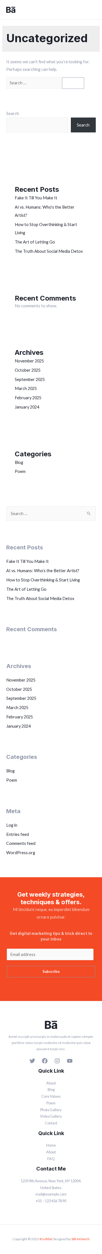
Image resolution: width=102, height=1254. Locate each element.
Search (12, 113)
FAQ (51, 1158)
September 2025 (30, 379)
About (51, 1083)
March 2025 (26, 388)
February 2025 (28, 397)
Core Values (51, 1096)
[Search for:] (34, 82)
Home (51, 1145)
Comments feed (20, 843)
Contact (51, 1123)
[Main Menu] (93, 10)
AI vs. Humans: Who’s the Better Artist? (42, 570)
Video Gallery (51, 1116)
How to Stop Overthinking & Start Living (43, 580)
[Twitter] (32, 1061)
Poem (20, 471)
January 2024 (27, 407)
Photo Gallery (51, 1110)
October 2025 (28, 370)
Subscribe (51, 971)
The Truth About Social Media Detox (49, 251)
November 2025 (29, 360)
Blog (19, 462)
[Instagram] (57, 1061)
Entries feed (17, 834)
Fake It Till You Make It (36, 197)
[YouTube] (70, 1061)
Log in (11, 825)
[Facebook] (45, 1061)
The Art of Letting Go (35, 242)
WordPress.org (20, 852)
